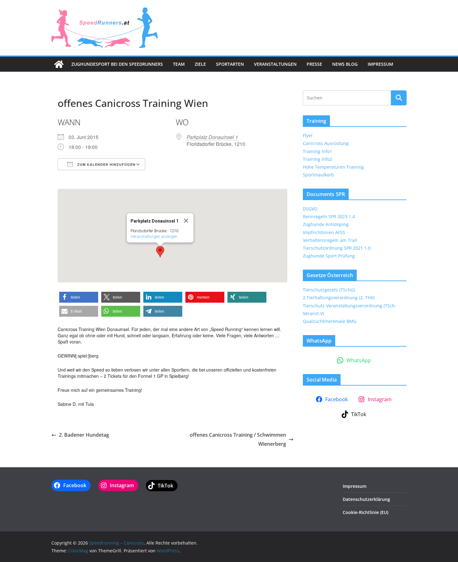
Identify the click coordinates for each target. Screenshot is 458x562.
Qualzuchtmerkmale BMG (329, 321)
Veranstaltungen (275, 64)
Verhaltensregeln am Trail (330, 240)
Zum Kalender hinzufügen (106, 164)
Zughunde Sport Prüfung (329, 256)
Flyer (308, 135)
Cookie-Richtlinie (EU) (365, 512)
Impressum (380, 64)
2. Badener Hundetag (84, 434)
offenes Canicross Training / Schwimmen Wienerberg (238, 439)
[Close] (186, 220)
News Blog (345, 64)
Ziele (200, 64)
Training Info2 (317, 159)
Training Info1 (317, 151)
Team (179, 64)
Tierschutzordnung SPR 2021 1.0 (336, 248)
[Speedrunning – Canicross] (58, 64)
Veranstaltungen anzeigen (154, 236)
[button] (160, 251)
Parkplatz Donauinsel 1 (212, 137)
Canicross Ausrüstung (326, 143)
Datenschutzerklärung (366, 499)
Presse (314, 64)
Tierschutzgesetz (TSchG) (329, 290)
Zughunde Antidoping (326, 224)
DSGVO (310, 209)
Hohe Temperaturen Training (333, 167)
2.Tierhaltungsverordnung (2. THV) (339, 297)
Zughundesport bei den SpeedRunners (117, 64)
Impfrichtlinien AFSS (324, 232)
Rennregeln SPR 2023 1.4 (329, 216)
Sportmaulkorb (318, 175)
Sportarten (230, 64)
